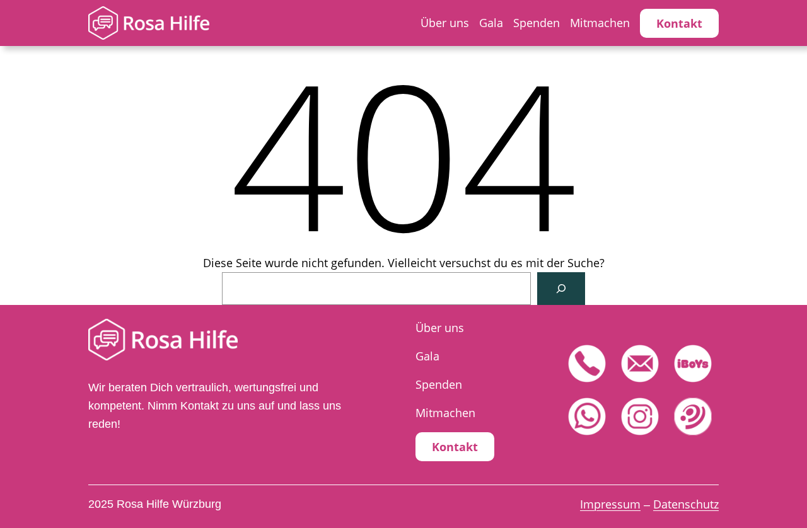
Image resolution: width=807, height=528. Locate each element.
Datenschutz (686, 504)
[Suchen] (561, 288)
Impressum (610, 504)
